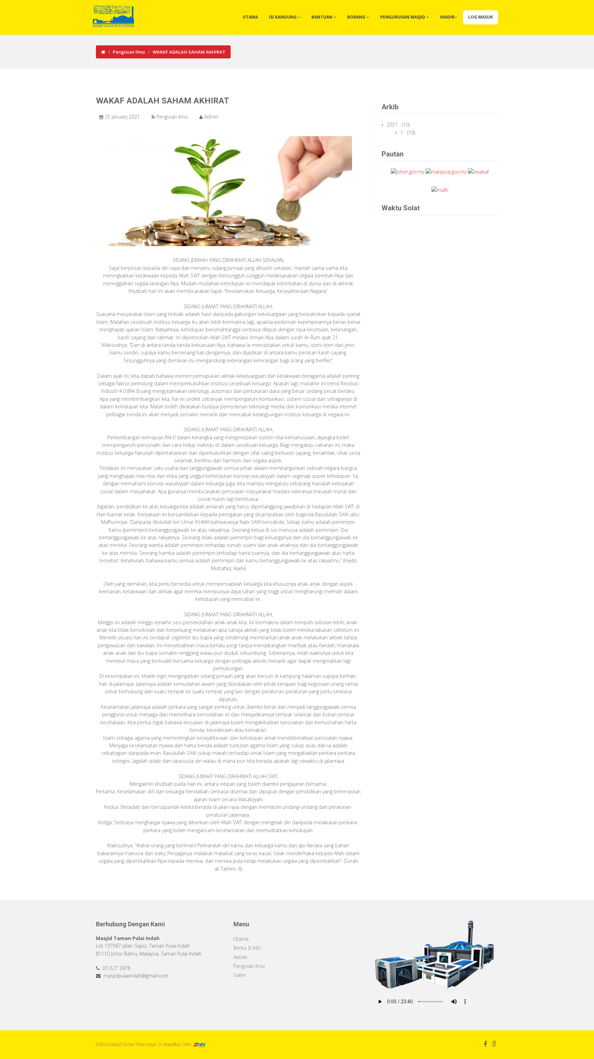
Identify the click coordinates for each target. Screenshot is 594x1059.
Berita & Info (247, 948)
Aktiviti (240, 957)
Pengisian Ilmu (129, 52)
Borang (356, 17)
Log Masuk (480, 17)
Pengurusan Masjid (403, 17)
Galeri (239, 975)
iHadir (447, 17)
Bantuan (322, 17)
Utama (250, 17)
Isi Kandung (283, 17)
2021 (393, 124)
